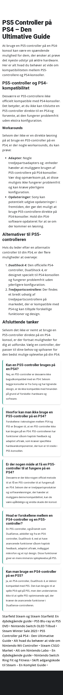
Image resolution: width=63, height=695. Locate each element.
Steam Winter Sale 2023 (19, 631)
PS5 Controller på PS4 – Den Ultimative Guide (28, 636)
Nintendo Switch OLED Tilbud (33, 626)
